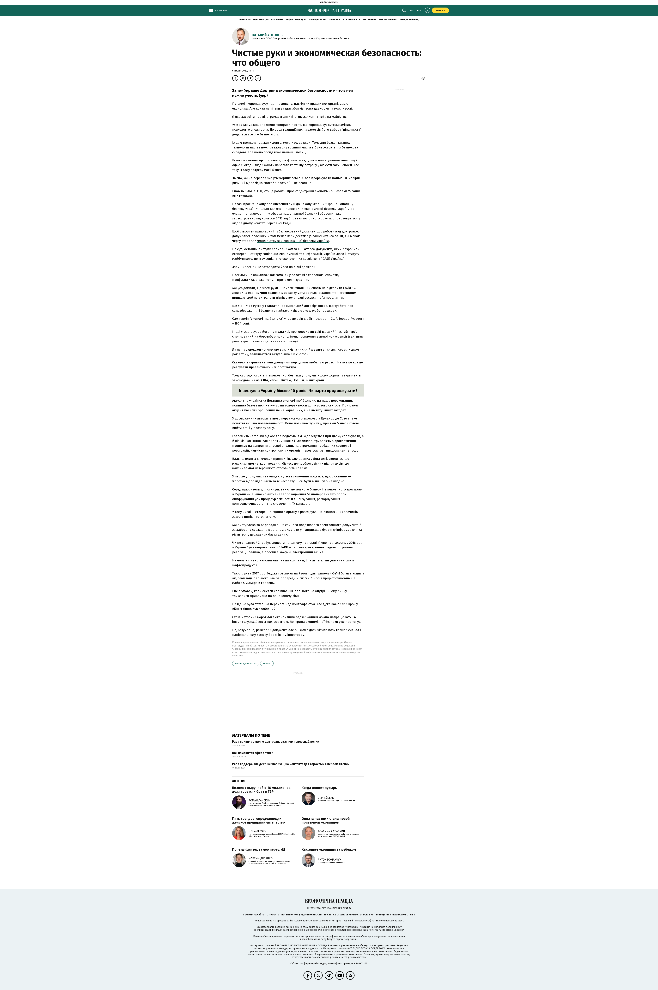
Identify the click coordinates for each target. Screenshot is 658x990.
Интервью (369, 19)
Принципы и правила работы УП (395, 914)
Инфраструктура (295, 19)
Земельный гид (409, 19)
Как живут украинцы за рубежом (329, 849)
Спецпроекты (352, 19)
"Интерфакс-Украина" (357, 927)
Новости (245, 19)
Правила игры (317, 19)
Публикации (261, 19)
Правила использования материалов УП (349, 914)
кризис (267, 663)
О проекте (273, 914)
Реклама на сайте (253, 914)
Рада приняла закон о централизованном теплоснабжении (275, 741)
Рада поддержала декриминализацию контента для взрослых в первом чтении (291, 764)
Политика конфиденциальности (301, 914)
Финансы (334, 19)
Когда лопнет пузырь (319, 788)
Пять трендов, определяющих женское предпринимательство (258, 820)
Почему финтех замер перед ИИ (258, 849)
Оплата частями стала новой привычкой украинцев (326, 820)
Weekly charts (388, 19)
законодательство (246, 663)
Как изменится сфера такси (252, 753)
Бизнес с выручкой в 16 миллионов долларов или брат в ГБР (261, 790)
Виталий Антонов (267, 35)
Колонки (277, 19)
